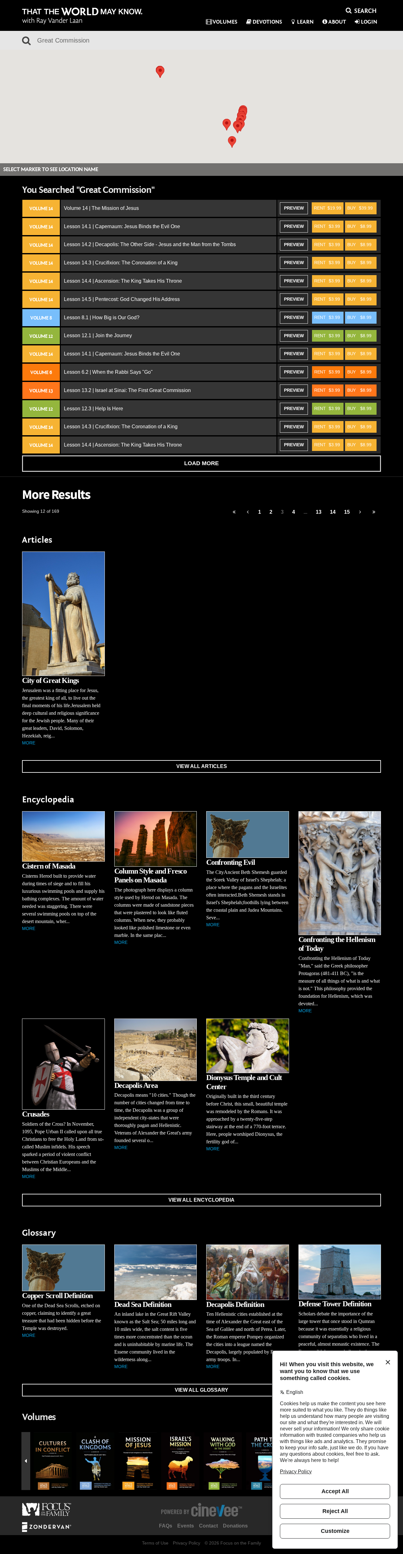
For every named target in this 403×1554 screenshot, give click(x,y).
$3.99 (327, 226)
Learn (305, 22)
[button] (232, 142)
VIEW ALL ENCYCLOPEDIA (201, 1200)
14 (333, 512)
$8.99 (359, 226)
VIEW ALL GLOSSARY (201, 1390)
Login (369, 22)
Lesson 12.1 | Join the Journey (98, 335)
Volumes (225, 22)
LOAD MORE (201, 463)
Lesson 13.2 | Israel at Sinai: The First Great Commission (127, 390)
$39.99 (360, 208)
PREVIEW (294, 208)
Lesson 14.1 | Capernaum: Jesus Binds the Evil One (122, 226)
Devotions (267, 22)
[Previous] (234, 512)
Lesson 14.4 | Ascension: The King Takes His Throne (123, 281)
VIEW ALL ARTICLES (201, 766)
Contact (208, 1525)
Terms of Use (155, 1542)
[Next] (360, 512)
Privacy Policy (186, 1542)
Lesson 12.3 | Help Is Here (93, 408)
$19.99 (327, 208)
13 (318, 512)
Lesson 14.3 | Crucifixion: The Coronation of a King (121, 262)
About (337, 22)
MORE (28, 742)
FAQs (165, 1525)
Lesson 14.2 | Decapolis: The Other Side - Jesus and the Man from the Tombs (150, 244)
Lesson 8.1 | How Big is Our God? (101, 317)
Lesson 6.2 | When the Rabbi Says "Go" (108, 372)
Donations (235, 1525)
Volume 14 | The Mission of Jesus (101, 208)
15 (347, 512)
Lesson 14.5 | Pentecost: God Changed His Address (122, 299)
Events (185, 1525)
